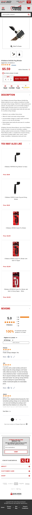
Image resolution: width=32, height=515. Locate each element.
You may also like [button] (15, 143)
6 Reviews (13, 65)
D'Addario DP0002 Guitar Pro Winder (16, 228)
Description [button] (15, 94)
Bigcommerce (24, 503)
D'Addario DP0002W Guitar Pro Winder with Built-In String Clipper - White (16, 290)
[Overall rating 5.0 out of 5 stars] (5, 65)
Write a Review (16, 342)
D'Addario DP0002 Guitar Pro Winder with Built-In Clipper (16, 259)
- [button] (29, 94)
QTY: (8, 77)
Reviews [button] (15, 308)
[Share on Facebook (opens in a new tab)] (9, 357)
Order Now (28, 2)
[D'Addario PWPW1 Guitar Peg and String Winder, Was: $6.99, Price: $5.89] (16, 188)
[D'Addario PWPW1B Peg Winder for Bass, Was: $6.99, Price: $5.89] (16, 157)
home (2, 507)
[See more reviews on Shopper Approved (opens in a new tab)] (14, 357)
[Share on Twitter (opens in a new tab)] (11, 357)
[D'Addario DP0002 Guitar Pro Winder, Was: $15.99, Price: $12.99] (16, 218)
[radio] (23, 317)
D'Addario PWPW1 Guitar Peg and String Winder (16, 198)
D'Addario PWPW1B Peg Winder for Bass (16, 166)
